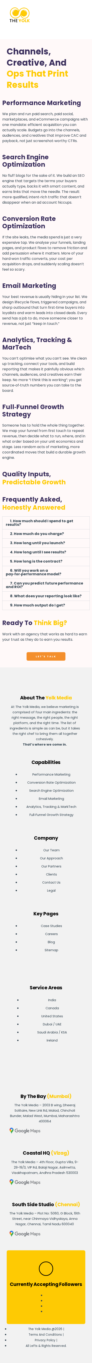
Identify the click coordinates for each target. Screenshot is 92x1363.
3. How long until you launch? (37, 543)
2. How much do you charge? (37, 533)
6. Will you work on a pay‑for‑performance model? (33, 572)
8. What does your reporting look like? (46, 596)
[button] (69, 15)
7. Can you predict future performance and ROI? (44, 585)
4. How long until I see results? (38, 552)
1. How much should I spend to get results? (39, 522)
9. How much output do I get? (37, 605)
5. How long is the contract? (36, 561)
